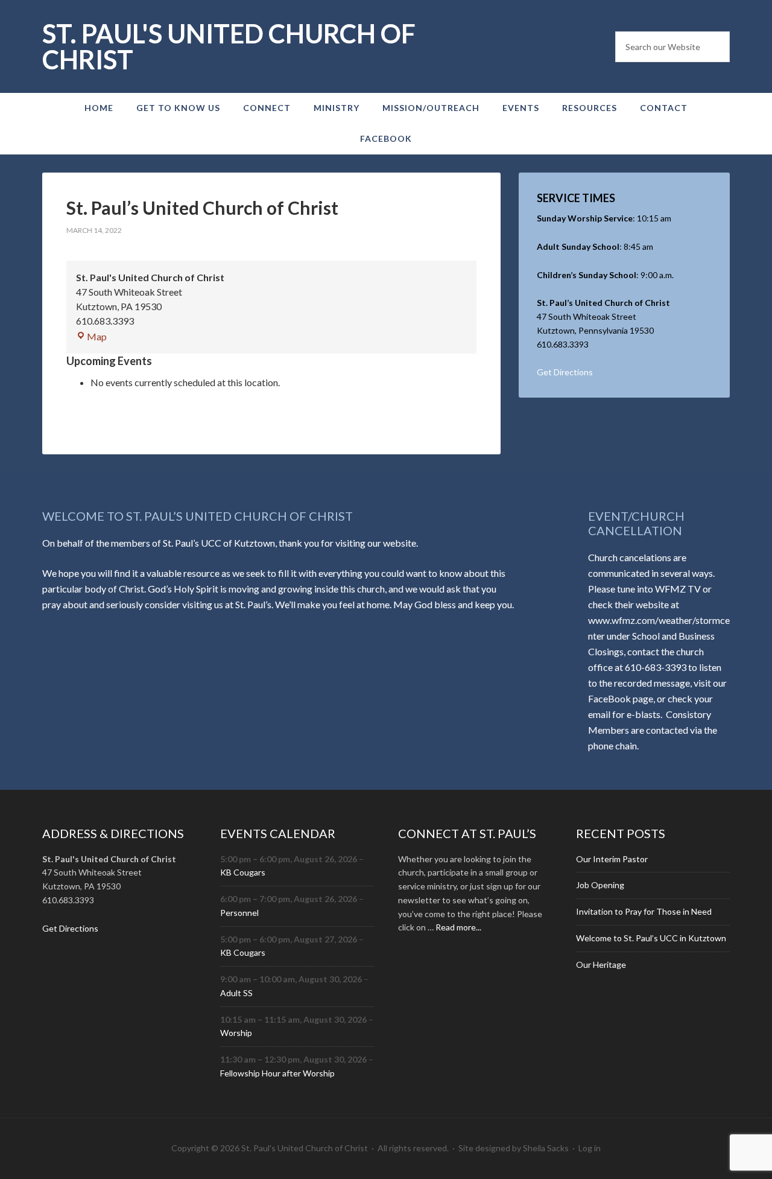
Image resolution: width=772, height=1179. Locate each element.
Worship (236, 1033)
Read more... (458, 927)
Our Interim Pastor (612, 859)
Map (97, 336)
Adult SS (236, 993)
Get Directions (565, 372)
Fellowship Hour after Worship (277, 1073)
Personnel (239, 912)
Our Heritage (601, 964)
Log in (589, 1148)
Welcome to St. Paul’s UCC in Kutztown (651, 938)
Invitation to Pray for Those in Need (644, 911)
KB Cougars (242, 872)
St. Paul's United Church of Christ (229, 46)
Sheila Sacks (546, 1148)
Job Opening (600, 885)
